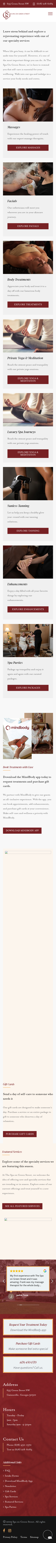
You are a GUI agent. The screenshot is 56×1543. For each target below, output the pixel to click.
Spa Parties (15, 663)
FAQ (7, 1470)
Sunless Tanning (18, 506)
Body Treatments (19, 279)
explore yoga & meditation (28, 379)
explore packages (28, 688)
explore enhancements (28, 609)
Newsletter (10, 1486)
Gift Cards (10, 1491)
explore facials (28, 226)
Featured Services (14, 1502)
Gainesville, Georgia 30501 (22, 1395)
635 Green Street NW (18, 1390)
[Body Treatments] (28, 257)
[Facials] (28, 178)
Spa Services (11, 1496)
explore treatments (28, 304)
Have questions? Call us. (28, 1367)
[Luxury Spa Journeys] (28, 409)
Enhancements (17, 584)
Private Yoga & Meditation (25, 358)
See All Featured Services (22, 1206)
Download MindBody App (19, 1481)
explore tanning (28, 531)
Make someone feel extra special (28, 1349)
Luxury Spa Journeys (21, 432)
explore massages (28, 147)
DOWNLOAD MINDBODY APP (22, 830)
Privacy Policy (10, 1537)
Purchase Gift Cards (20, 1134)
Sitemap (34, 1537)
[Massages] (28, 105)
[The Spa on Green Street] (25, 14)
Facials (12, 201)
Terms (23, 1537)
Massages (13, 127)
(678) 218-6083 (45, 4)
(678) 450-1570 (23, 1445)
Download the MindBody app (28, 1330)
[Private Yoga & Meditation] (28, 335)
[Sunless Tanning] (28, 483)
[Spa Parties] (28, 640)
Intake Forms (12, 1476)
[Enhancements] (28, 562)
